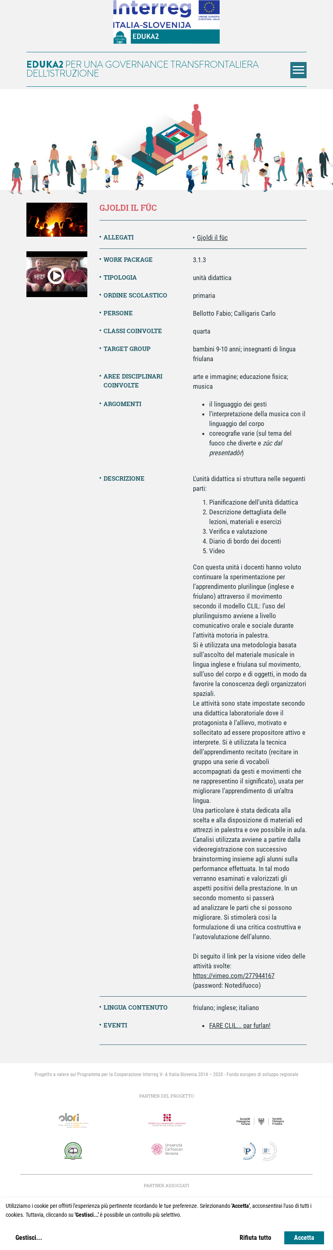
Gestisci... (28, 1237)
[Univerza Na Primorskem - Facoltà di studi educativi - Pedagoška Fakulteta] (260, 1151)
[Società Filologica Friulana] (260, 1121)
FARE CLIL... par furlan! (239, 1025)
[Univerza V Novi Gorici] (73, 1151)
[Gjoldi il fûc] (56, 220)
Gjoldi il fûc (212, 237)
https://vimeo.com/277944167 (234, 976)
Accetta (304, 1237)
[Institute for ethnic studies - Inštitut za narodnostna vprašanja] (166, 1120)
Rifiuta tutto (255, 1237)
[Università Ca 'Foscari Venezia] (166, 1150)
